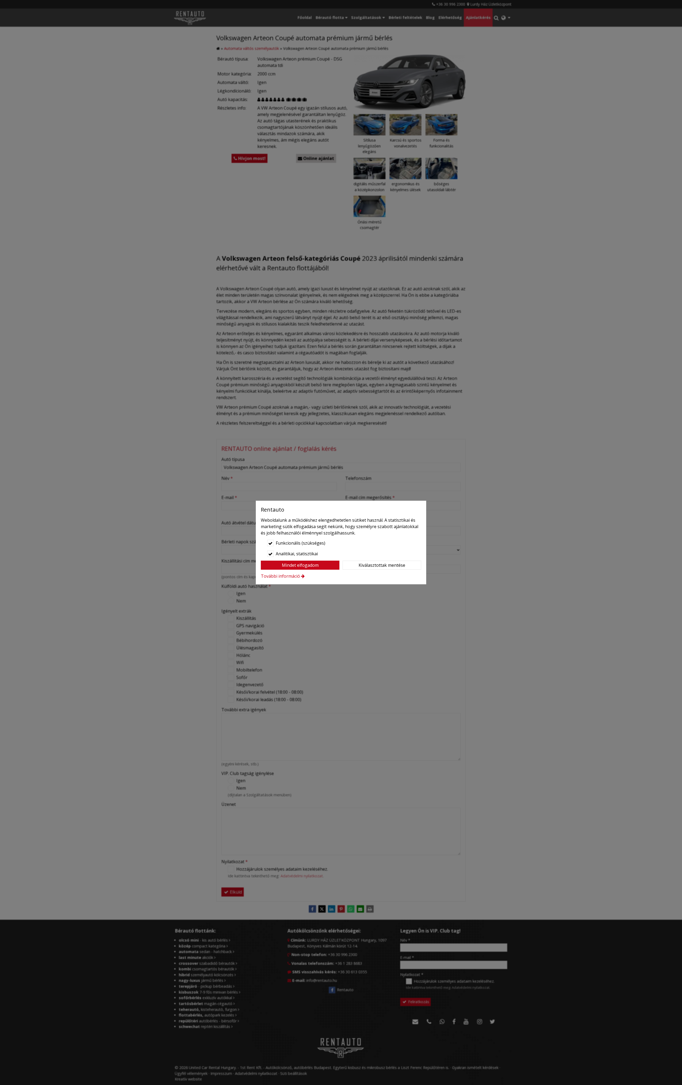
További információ (280, 576)
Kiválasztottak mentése (382, 565)
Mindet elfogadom (300, 565)
